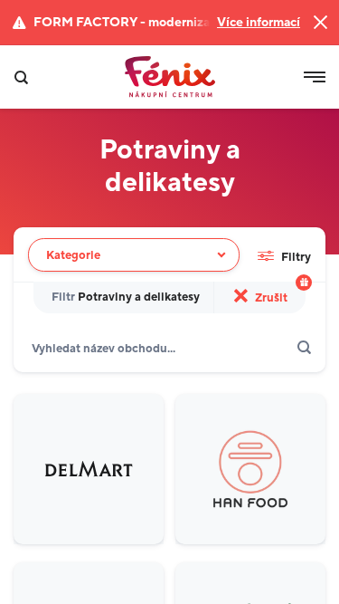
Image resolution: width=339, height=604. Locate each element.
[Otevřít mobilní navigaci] (314, 77)
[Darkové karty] (304, 282)
